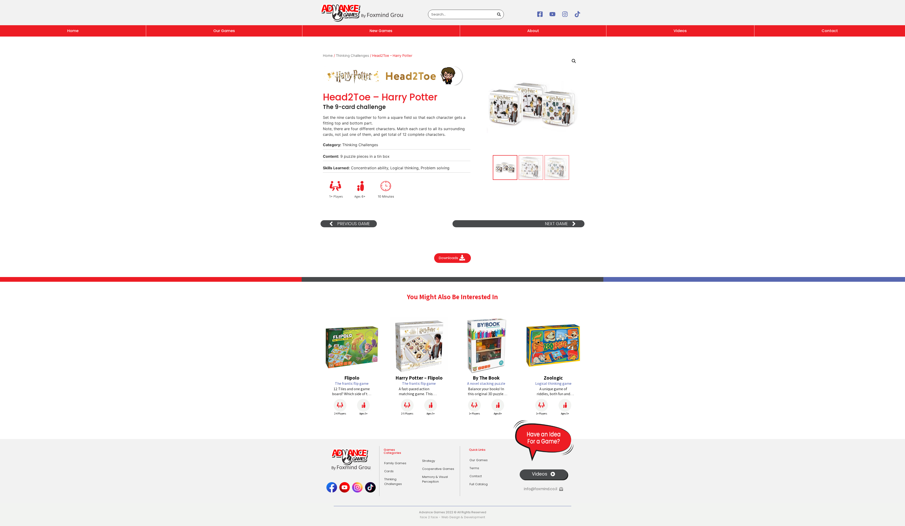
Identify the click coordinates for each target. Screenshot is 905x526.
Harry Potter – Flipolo (419, 378)
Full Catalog (478, 484)
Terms (474, 468)
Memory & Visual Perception (435, 479)
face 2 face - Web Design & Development (452, 517)
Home (72, 30)
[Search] (499, 14)
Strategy (428, 461)
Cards (389, 471)
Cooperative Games (438, 469)
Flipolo (351, 378)
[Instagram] (565, 14)
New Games (381, 30)
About (533, 30)
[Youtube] (552, 14)
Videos (680, 30)
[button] (574, 61)
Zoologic (553, 378)
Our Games (224, 30)
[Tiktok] (577, 14)
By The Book (486, 378)
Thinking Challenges (352, 56)
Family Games (395, 463)
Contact (475, 476)
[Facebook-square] (540, 14)
